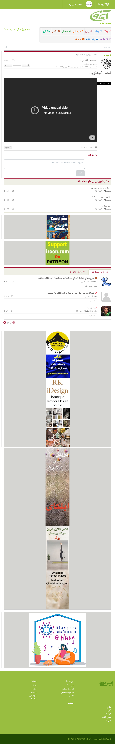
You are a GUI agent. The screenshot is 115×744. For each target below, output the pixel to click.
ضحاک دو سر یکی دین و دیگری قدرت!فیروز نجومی (70, 293)
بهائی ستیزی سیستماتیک (101, 197)
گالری (45, 31)
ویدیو (88, 31)
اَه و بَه (78, 39)
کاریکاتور (104, 39)
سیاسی (89, 301)
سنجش (65, 31)
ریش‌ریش (90, 308)
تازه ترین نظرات (77, 272)
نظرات (17, 29)
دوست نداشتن (28, 65)
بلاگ (106, 31)
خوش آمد (69, 686)
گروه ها (102, 4)
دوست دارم (5, 65)
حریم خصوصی (67, 692)
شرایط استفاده (67, 689)
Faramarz (93, 281)
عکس (55, 31)
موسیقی (77, 31)
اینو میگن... (106, 206)
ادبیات (89, 315)
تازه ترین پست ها (100, 272)
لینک (97, 31)
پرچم (7, 147)
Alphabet (93, 60)
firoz (95, 296)
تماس (71, 696)
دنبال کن (82, 60)
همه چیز (26, 29)
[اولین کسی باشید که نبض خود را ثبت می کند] (89, 4)
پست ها (8, 29)
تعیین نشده (88, 64)
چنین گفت (91, 39)
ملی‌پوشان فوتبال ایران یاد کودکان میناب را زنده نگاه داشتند (66, 278)
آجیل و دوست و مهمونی (101, 188)
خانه (95, 54)
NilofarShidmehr (90, 311)
